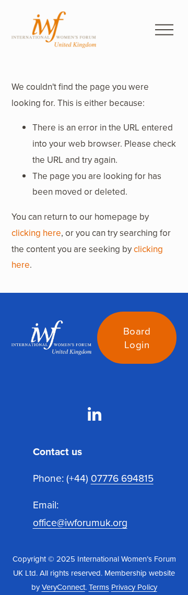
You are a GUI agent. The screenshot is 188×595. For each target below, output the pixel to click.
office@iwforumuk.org (80, 522)
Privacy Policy (134, 586)
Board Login (136, 337)
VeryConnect (63, 586)
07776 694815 (122, 478)
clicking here (36, 233)
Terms (99, 586)
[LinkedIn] (94, 414)
